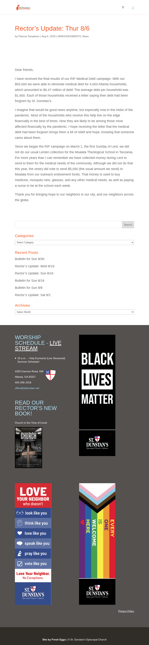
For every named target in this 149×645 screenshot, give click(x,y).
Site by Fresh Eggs (54, 639)
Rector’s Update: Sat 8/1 (33, 295)
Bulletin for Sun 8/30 (29, 259)
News (85, 36)
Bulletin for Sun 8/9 (29, 288)
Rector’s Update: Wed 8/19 (34, 266)
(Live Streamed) (56, 358)
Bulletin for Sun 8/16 (29, 280)
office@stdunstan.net (27, 388)
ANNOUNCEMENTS (69, 36)
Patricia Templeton (29, 36)
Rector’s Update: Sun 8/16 (34, 273)
